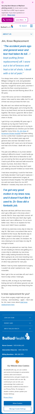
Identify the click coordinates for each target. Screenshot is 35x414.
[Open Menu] (32, 26)
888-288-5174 (19, 354)
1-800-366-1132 (23, 350)
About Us (7, 34)
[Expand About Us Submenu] (31, 34)
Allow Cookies (17, 403)
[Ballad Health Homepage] (7, 26)
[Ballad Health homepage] (16, 338)
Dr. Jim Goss (22, 131)
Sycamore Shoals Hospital (10, 133)
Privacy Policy (8, 397)
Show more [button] (11, 15)
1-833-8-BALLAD (18, 345)
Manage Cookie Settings (17, 409)
